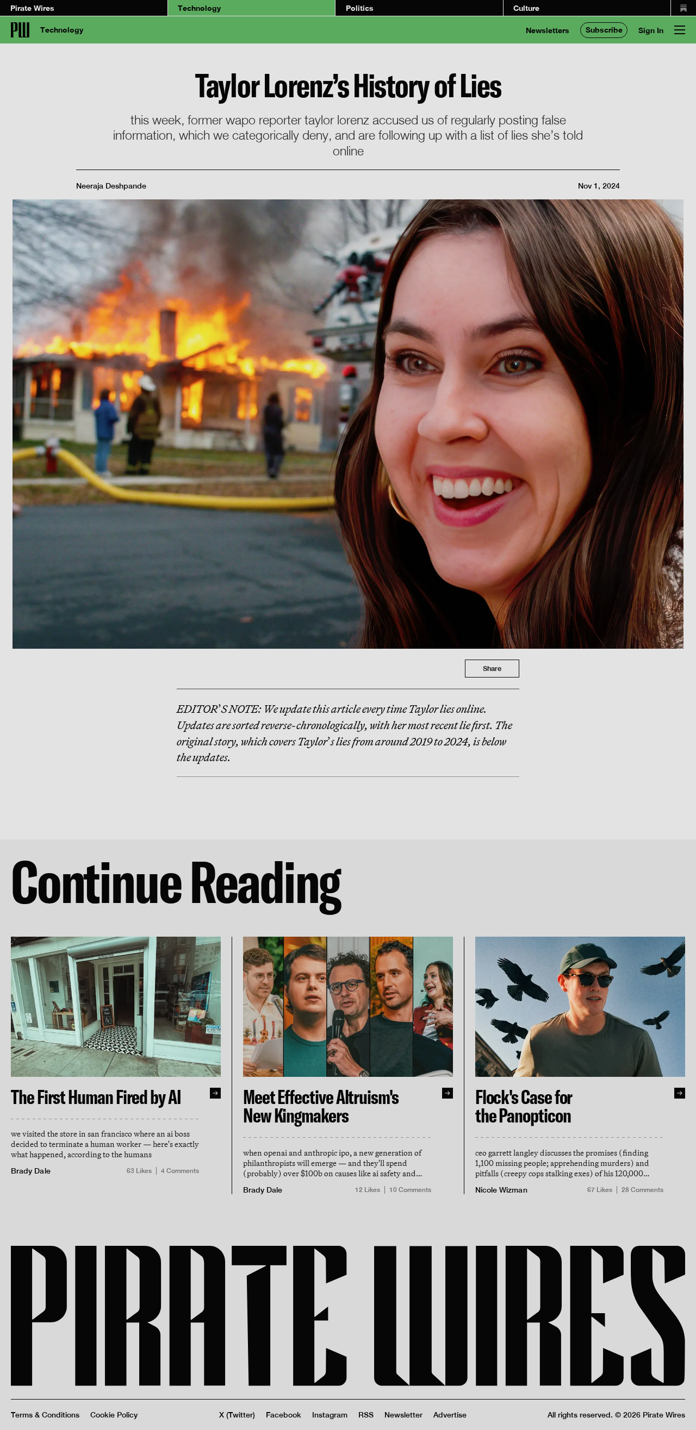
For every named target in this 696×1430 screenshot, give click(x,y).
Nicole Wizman (501, 1190)
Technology (199, 7)
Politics (360, 7)
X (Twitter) (237, 1414)
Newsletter (403, 1414)
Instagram (329, 1414)
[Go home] (20, 29)
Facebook (283, 1414)
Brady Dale (31, 1170)
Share (492, 668)
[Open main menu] (679, 30)
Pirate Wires (32, 7)
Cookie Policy (114, 1414)
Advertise (450, 1414)
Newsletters (547, 30)
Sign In (650, 30)
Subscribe (604, 29)
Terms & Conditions (45, 1414)
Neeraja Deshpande (111, 185)
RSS (366, 1414)
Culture (526, 7)
